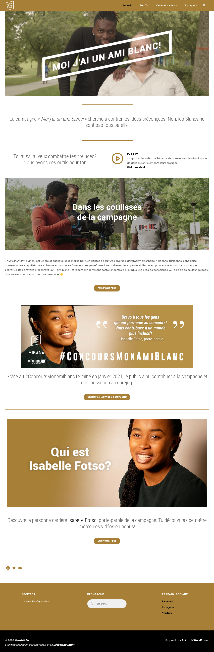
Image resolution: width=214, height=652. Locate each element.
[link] (204, 5)
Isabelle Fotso (82, 520)
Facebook (168, 601)
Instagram (168, 607)
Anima (185, 640)
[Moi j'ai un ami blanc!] (10, 5)
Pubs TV (132, 154)
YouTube (167, 613)
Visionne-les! (136, 167)
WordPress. (201, 640)
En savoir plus (107, 288)
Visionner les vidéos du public (107, 397)
